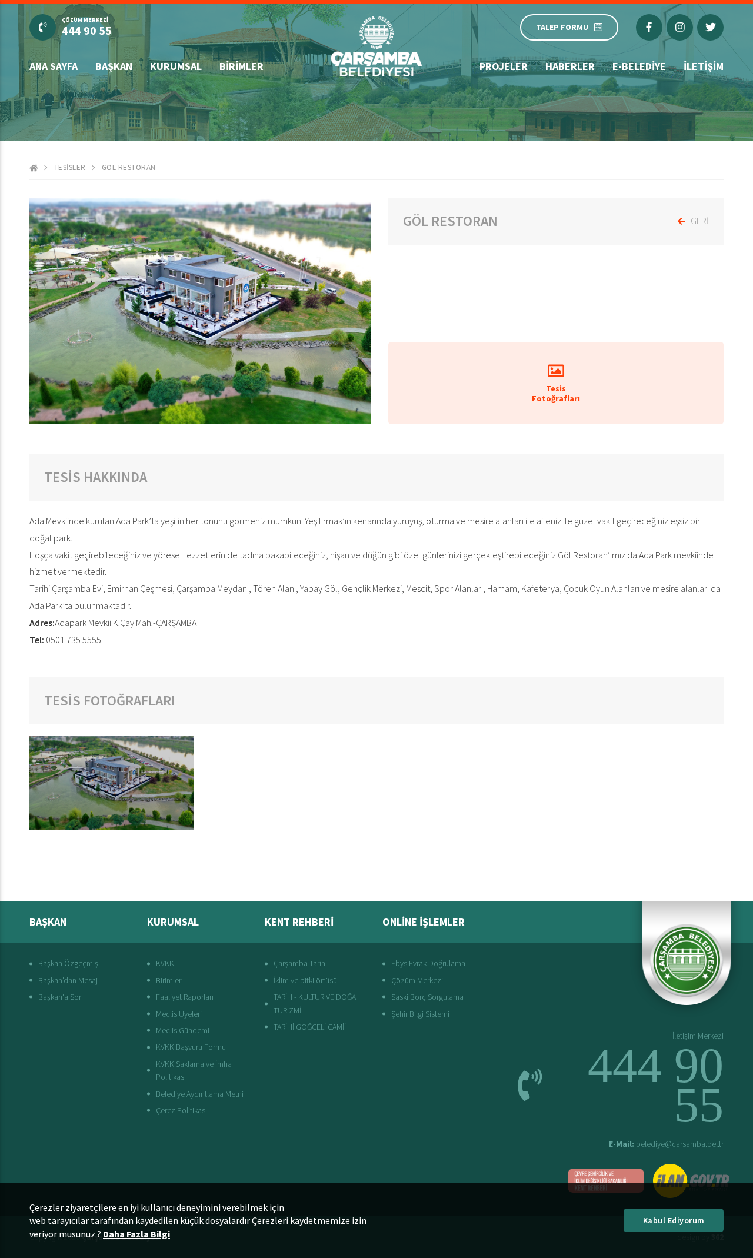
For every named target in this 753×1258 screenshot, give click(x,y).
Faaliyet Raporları (185, 996)
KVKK (165, 963)
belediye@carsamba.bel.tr (666, 1144)
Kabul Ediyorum (674, 1220)
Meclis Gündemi (182, 1030)
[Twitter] (710, 27)
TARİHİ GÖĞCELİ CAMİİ (310, 1026)
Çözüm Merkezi (417, 980)
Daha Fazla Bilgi (136, 1234)
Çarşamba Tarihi (300, 963)
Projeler (503, 66)
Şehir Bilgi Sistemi (420, 1014)
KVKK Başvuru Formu (191, 1046)
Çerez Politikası (181, 1110)
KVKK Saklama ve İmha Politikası (194, 1070)
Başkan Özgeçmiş (68, 963)
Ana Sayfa (53, 66)
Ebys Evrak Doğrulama (428, 963)
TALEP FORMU (562, 27)
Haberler (570, 66)
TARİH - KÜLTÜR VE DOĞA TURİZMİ (315, 1003)
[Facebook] (649, 27)
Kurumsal (176, 66)
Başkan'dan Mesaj (68, 980)
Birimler (241, 66)
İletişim (704, 66)
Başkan (113, 66)
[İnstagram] (680, 27)
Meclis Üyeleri (179, 1014)
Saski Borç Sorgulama (427, 996)
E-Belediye (639, 66)
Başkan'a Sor (59, 996)
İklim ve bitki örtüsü (305, 980)
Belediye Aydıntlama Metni (200, 1094)
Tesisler (70, 167)
